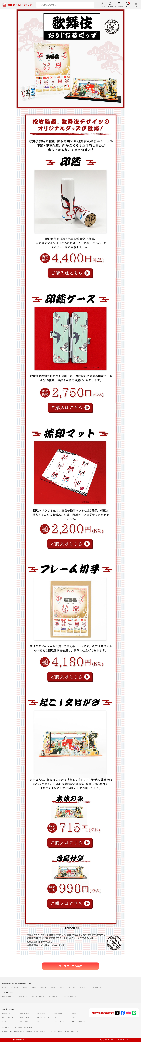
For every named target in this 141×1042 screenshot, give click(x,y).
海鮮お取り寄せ (24, 1013)
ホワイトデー (97, 987)
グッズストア (53, 997)
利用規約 (4, 1032)
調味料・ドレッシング (43, 1017)
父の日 (25, 987)
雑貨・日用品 (24, 1021)
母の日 (4, 987)
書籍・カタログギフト (78, 1021)
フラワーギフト (59, 1021)
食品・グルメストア (38, 997)
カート (128, 6)
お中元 (34, 987)
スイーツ (39, 1021)
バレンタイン (84, 987)
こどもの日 (14, 987)
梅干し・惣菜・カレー (8, 1017)
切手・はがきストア (8, 997)
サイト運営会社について (17, 1032)
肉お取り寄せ (41, 1013)
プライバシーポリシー (56, 1032)
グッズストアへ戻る (70, 966)
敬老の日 (43, 987)
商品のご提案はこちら (71, 1032)
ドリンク (57, 1017)
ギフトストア (23, 997)
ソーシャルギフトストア (69, 997)
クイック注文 (119, 6)
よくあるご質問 (17, 1028)
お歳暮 (53, 987)
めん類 (4, 1021)
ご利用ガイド (6, 1028)
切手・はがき (6, 1013)
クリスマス (72, 987)
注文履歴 (110, 6)
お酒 (73, 1017)
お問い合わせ (28, 1028)
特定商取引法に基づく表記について (37, 1032)
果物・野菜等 (58, 1013)
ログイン (102, 6)
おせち (62, 987)
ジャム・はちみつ (25, 1017)
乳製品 (74, 1013)
